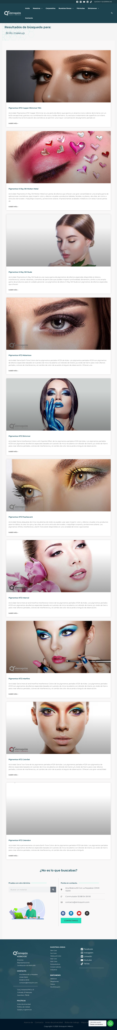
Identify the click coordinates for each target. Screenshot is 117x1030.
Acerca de (28, 1022)
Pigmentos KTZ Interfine (19, 679)
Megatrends (54, 981)
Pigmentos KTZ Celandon (20, 840)
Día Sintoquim (55, 987)
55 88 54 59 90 (24, 980)
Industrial (53, 970)
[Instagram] (81, 2)
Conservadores (55, 967)
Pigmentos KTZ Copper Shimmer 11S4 (25, 108)
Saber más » (13, 123)
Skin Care (53, 950)
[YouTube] (84, 2)
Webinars (53, 979)
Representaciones (23, 963)
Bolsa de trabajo (72, 1022)
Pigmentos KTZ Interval (19, 598)
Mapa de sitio (87, 1022)
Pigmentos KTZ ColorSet (19, 759)
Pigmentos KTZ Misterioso (20, 355)
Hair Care (53, 959)
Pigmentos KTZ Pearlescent (21, 517)
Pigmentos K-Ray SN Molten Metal (23, 189)
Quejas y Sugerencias (103, 2)
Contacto (39, 1022)
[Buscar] (53, 889)
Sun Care (53, 953)
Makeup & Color (55, 956)
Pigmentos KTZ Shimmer (19, 436)
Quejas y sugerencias (24, 1009)
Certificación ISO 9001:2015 (26, 965)
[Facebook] (77, 2)
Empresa (20, 960)
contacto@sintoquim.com (28, 983)
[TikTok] (91, 2)
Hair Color (53, 961)
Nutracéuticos (55, 964)
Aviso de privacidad (24, 1004)
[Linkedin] (87, 2)
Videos (52, 984)
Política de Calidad (23, 1007)
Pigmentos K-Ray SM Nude (20, 272)
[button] (41, 8)
